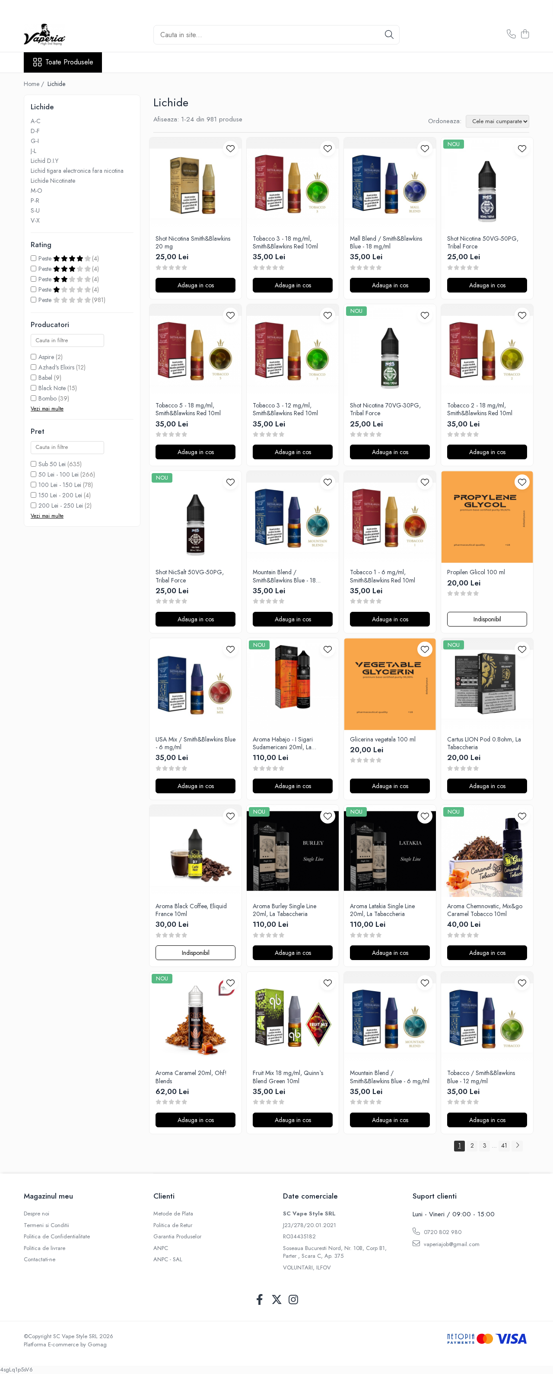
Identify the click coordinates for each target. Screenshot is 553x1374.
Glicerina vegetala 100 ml (383, 739)
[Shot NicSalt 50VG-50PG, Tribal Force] (195, 517)
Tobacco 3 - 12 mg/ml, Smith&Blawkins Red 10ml (285, 409)
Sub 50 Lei (52, 464)
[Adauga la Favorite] (230, 148)
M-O (36, 190)
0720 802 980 (441, 1232)
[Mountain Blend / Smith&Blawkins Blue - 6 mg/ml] (390, 1018)
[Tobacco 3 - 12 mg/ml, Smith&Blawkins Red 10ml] (293, 350)
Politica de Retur (172, 1225)
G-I (35, 141)
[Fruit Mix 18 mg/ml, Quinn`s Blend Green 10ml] (293, 1018)
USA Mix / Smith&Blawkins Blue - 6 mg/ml (195, 743)
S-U (35, 210)
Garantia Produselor (177, 1236)
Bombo (47, 398)
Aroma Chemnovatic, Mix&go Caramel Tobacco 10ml (484, 910)
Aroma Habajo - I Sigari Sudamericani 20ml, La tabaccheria (283, 743)
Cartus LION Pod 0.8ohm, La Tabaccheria (484, 743)
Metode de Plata (173, 1214)
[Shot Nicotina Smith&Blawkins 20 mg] (195, 183)
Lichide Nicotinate (53, 180)
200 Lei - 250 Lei (60, 505)
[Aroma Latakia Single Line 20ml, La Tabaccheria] (390, 851)
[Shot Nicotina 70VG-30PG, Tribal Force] (390, 350)
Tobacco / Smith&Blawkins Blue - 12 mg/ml (481, 1077)
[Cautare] (389, 35)
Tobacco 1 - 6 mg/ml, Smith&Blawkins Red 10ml (382, 576)
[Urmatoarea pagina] (517, 1146)
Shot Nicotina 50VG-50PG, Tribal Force (482, 242)
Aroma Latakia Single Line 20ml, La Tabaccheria (382, 910)
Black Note (52, 388)
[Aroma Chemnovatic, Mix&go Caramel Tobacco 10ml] (487, 851)
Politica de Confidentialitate (57, 1236)
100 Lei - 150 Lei (59, 484)
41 (504, 1145)
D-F (35, 131)
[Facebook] (259, 1300)
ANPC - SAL (167, 1259)
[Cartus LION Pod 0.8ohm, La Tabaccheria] (487, 684)
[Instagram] (293, 1300)
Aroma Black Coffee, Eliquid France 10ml (191, 910)
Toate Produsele (69, 62)
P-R (35, 200)
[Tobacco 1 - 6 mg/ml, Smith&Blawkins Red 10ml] (390, 517)
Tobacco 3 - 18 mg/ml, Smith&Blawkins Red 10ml (285, 242)
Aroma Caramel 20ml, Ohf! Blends (191, 1077)
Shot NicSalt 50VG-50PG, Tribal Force (190, 576)
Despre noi (36, 1214)
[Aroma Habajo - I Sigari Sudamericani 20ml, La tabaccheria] (293, 684)
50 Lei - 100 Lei (58, 474)
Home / (35, 84)
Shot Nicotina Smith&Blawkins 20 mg (193, 242)
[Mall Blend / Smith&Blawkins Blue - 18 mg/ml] (390, 183)
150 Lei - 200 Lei (60, 495)
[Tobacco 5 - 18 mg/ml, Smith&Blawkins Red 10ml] (195, 350)
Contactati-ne (39, 1259)
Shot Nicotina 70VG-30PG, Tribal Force (385, 409)
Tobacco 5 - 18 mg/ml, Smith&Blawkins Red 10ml (188, 409)
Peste (45, 258)
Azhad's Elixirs (56, 367)
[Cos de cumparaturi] (524, 34)
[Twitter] (276, 1300)
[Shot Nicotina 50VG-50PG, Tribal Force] (487, 183)
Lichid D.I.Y (44, 160)
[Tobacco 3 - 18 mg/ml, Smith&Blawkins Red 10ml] (293, 183)
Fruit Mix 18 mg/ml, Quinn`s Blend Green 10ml (288, 1077)
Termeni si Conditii (46, 1225)
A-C (36, 121)
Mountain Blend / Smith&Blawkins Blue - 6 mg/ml (389, 1077)
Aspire (46, 357)
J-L (33, 150)
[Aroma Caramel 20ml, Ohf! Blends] (195, 1018)
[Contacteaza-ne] (511, 34)
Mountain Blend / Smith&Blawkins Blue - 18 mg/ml (284, 576)
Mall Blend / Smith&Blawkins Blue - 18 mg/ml (386, 242)
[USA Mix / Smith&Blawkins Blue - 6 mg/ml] (195, 684)
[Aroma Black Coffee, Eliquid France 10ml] (195, 851)
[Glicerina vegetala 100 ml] (390, 684)
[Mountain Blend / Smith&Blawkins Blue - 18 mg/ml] (293, 517)
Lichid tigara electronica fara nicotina (77, 170)
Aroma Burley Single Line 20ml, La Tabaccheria (284, 910)
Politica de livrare (44, 1248)
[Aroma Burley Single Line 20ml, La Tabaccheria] (293, 851)
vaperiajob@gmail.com (451, 1244)
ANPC (160, 1248)
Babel (45, 377)
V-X (35, 220)
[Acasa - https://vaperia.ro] (67, 34)
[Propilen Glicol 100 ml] (487, 517)
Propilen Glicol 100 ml (476, 572)
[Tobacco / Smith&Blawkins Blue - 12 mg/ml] (487, 1018)
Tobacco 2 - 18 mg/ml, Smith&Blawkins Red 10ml (479, 409)
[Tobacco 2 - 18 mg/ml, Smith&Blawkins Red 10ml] (487, 350)
